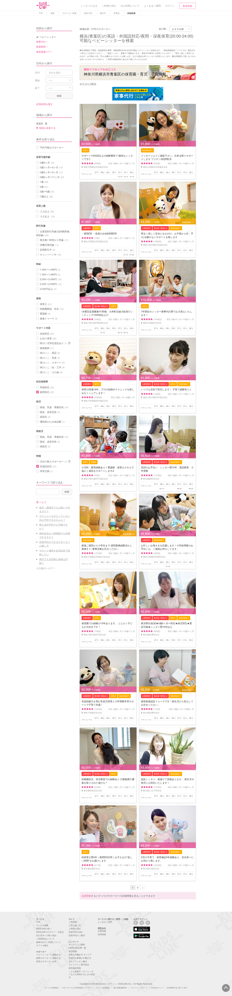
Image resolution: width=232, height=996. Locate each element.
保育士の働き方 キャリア (80, 954)
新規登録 (187, 5)
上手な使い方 (75, 925)
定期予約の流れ (76, 931)
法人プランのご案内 (78, 961)
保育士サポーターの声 (46, 961)
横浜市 (103, 13)
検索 (52, 13)
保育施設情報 (75, 967)
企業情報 (102, 930)
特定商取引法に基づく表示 (177, 987)
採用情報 (102, 934)
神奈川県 (88, 13)
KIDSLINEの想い (44, 928)
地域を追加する (47, 128)
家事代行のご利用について (48, 942)
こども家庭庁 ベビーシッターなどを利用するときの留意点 (82, 974)
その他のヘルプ (44, 568)
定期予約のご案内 (77, 935)
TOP (41, 13)
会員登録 (86, 895)
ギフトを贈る (42, 945)
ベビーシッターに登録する (48, 954)
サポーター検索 (69, 13)
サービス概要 (42, 925)
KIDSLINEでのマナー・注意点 (50, 931)
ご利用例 (73, 921)
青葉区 (117, 13)
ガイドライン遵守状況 (79, 964)
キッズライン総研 (77, 944)
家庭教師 (41, 46)
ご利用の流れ (75, 928)
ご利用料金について (45, 938)
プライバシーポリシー (139, 987)
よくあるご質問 (105, 921)
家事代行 (41, 41)
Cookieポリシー (157, 987)
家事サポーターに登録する (48, 957)
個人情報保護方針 (120, 987)
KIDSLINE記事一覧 (77, 947)
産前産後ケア (43, 51)
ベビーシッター (47, 37)
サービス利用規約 (51, 987)
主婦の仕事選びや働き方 (80, 957)
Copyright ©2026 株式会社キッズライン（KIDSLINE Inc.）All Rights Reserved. (116, 983)
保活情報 (73, 951)
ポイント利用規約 (103, 987)
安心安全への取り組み (46, 935)
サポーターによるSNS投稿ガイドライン (77, 987)
